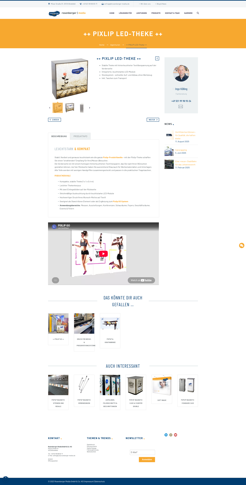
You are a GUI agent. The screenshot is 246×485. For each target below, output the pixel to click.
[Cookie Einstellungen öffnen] (6, 481)
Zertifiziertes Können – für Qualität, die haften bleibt (185, 135)
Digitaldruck (91, 444)
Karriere (188, 13)
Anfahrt (50, 459)
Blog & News (161, 4)
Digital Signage (91, 448)
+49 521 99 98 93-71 (90, 4)
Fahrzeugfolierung (92, 450)
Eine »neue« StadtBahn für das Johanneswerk (186, 163)
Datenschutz (99, 481)
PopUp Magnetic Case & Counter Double (136, 403)
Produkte (155, 13)
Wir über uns (146, 4)
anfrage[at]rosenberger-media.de (64, 455)
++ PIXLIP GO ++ (58, 339)
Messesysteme (92, 446)
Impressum (88, 481)
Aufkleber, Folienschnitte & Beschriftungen (110, 403)
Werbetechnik (91, 452)
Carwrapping (181, 150)
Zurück (55, 120)
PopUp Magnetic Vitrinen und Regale (58, 403)
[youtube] (175, 435)
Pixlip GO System (120, 201)
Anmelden (147, 459)
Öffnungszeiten (53, 461)
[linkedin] (166, 435)
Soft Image (161, 400)
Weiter (152, 120)
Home (111, 13)
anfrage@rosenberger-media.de (116, 4)
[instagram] (170, 435)
